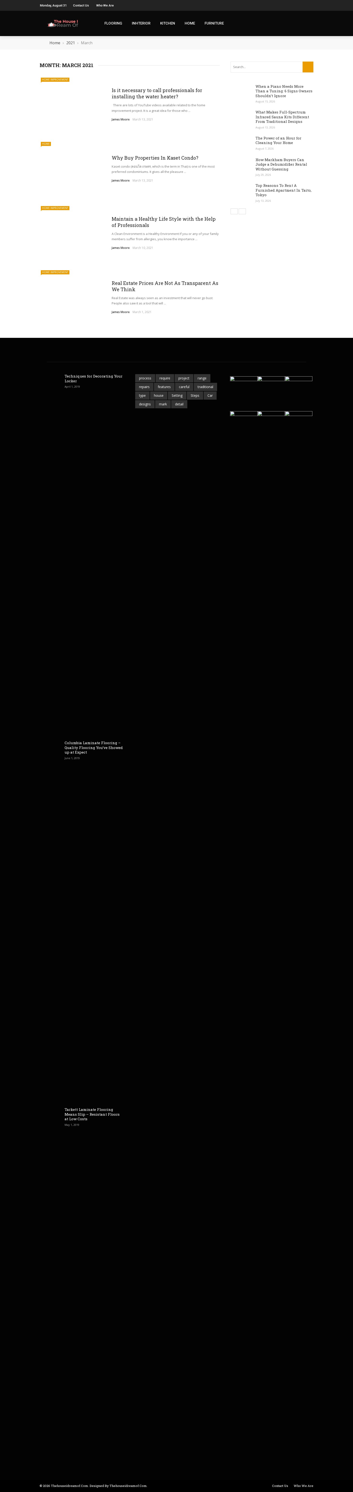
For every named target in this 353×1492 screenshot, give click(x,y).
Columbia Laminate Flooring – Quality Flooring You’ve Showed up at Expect (94, 747)
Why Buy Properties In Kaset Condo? (156, 158)
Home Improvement (55, 79)
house (159, 395)
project (183, 378)
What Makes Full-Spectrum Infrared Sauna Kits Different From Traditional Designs (282, 117)
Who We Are (105, 5)
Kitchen (167, 23)
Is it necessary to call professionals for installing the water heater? (157, 93)
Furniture (214, 23)
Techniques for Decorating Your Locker (93, 378)
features (164, 386)
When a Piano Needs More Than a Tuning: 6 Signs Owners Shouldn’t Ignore (284, 91)
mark (163, 404)
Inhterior (141, 23)
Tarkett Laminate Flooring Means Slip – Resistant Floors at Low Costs (92, 1114)
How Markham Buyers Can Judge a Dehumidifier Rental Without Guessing (281, 164)
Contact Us (81, 5)
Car (210, 395)
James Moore (121, 119)
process (145, 378)
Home (190, 23)
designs (145, 404)
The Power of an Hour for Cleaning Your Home (278, 140)
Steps (195, 395)
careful (184, 386)
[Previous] (234, 211)
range (202, 378)
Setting (177, 395)
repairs (144, 386)
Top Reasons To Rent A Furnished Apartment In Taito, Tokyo (283, 190)
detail (179, 404)
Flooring (113, 23)
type (142, 395)
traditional (205, 386)
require (164, 378)
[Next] (242, 211)
